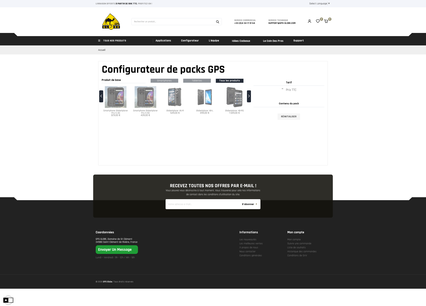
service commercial (245, 20)
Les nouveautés (247, 239)
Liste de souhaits (296, 247)
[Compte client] (309, 21)
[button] (117, 249)
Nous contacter (247, 251)
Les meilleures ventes (251, 243)
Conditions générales (250, 255)
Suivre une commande (299, 243)
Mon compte (294, 239)
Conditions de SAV (297, 255)
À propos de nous (248, 247)
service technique (278, 20)
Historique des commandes (302, 251)
